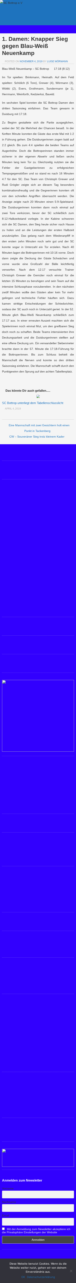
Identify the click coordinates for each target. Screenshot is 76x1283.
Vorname (8, 1188)
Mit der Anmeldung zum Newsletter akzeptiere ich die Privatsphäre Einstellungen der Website (36, 1230)
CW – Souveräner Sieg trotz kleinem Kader (36, 436)
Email (5, 1215)
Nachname (9, 1202)
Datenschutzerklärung (41, 1277)
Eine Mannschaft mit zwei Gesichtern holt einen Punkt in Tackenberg (39, 428)
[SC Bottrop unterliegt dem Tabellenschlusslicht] (38, 397)
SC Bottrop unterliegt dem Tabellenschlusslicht (32, 403)
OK (23, 1277)
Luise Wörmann (57, 61)
